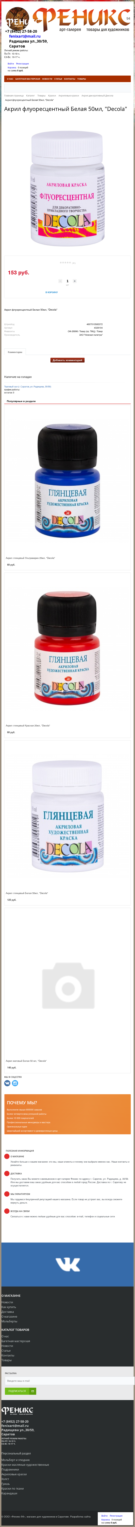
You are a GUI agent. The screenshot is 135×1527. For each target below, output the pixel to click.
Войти (11, 63)
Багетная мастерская (15, 1341)
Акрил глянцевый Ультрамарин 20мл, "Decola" (30, 558)
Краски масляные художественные (25, 1465)
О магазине (9, 1316)
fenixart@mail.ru (25, 36)
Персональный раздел (16, 1453)
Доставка (7, 1312)
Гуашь (5, 1484)
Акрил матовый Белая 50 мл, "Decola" (26, 1060)
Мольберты (9, 1321)
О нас (5, 1336)
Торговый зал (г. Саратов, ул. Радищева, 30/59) (27, 386)
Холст (5, 1479)
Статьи (6, 1351)
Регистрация (22, 63)
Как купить (8, 1307)
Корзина (12, 67)
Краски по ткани (12, 1488)
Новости (7, 1302)
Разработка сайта (80, 1516)
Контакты (7, 1355)
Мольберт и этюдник (15, 1460)
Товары (6, 1360)
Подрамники (10, 1469)
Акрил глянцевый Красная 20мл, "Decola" (28, 725)
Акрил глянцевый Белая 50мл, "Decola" (27, 893)
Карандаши (9, 1493)
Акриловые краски (14, 1474)
